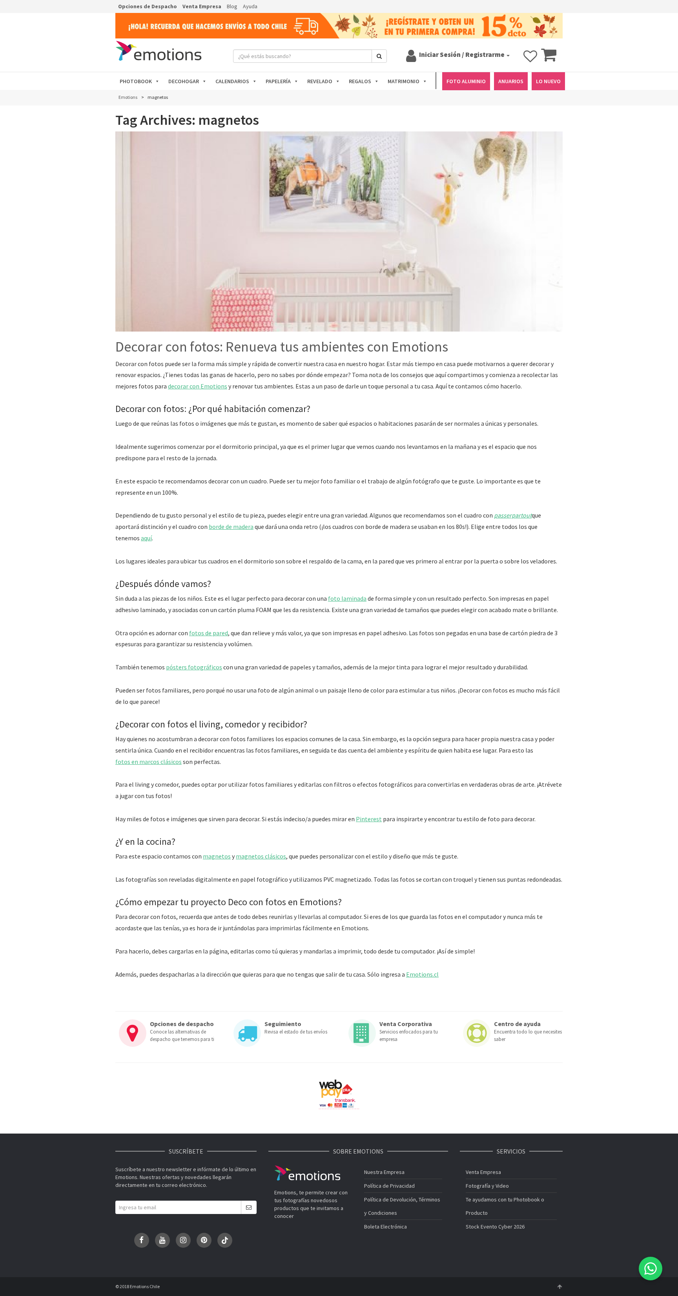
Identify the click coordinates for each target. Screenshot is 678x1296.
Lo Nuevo (548, 81)
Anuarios (510, 81)
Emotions (307, 1173)
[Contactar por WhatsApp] (650, 1268)
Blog (232, 6)
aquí (146, 538)
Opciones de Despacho (147, 6)
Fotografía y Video (487, 1185)
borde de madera (231, 526)
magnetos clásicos (261, 856)
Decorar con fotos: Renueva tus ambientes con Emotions (281, 346)
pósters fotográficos (194, 667)
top (559, 1286)
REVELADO (319, 81)
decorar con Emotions (197, 386)
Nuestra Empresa (384, 1172)
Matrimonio (403, 81)
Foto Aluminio (466, 81)
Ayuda (250, 6)
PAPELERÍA (278, 81)
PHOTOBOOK (136, 81)
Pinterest (369, 819)
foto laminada (347, 598)
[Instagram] (183, 1240)
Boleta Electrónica (385, 1226)
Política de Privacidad (389, 1185)
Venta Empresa (201, 6)
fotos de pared (208, 633)
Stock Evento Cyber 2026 (495, 1226)
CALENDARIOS (232, 81)
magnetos (217, 856)
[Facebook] (141, 1240)
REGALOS (360, 81)
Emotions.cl (422, 974)
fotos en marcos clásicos (148, 762)
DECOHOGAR (183, 81)
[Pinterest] (204, 1240)
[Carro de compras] (548, 58)
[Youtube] (162, 1240)
